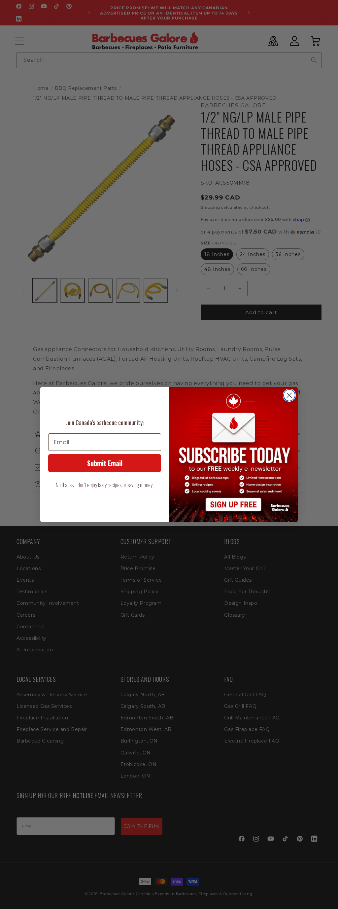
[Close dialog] (289, 395)
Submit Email (104, 463)
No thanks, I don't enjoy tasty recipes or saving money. (104, 485)
